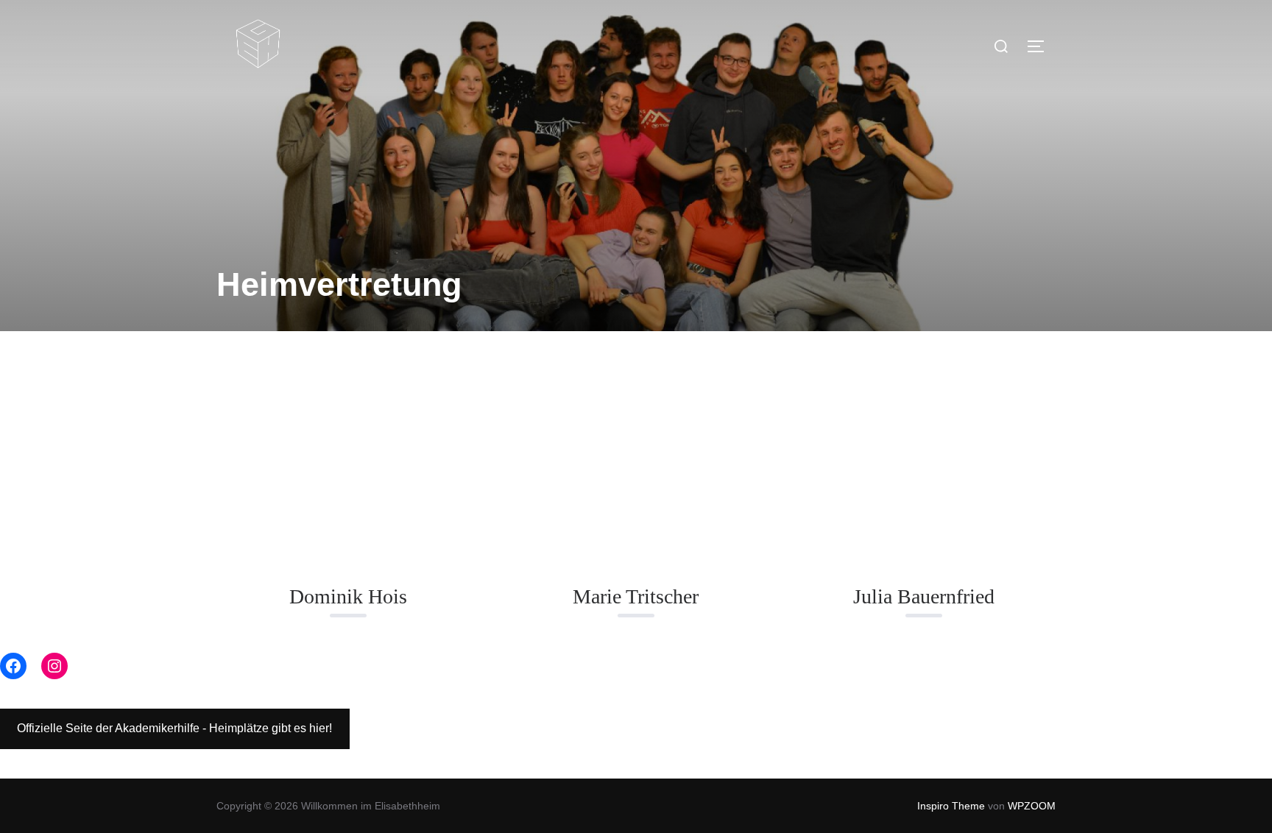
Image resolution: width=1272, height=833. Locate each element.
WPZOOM (1032, 806)
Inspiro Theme (951, 806)
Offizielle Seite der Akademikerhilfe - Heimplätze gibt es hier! (174, 728)
